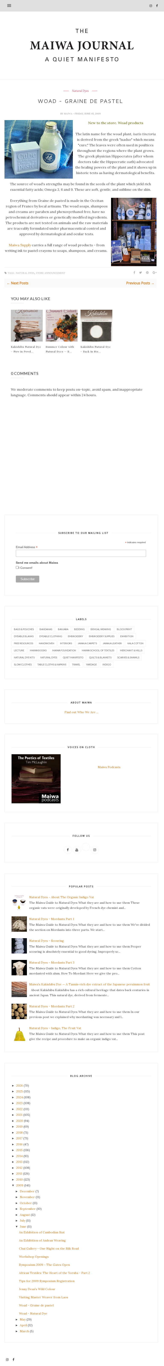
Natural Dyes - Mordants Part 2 (51, 1006)
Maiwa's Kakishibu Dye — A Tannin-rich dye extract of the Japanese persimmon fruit (89, 984)
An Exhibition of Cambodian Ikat (42, 1232)
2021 (19, 1115)
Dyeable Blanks (24, 636)
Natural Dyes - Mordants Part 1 (51, 919)
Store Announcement (50, 273)
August (25, 1215)
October (26, 1203)
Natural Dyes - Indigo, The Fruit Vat (55, 1028)
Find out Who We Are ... (81, 712)
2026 (19, 1085)
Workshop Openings (34, 1257)
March (24, 1331)
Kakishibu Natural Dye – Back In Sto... (96, 349)
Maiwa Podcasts (109, 767)
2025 (19, 1091)
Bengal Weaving (101, 629)
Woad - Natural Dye (33, 1313)
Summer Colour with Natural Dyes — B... (60, 349)
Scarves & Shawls (128, 657)
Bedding (79, 629)
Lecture (19, 650)
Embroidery (75, 636)
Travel (76, 664)
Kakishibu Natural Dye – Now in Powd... (26, 349)
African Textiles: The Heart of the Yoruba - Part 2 (54, 1273)
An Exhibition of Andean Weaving (42, 1240)
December (27, 1191)
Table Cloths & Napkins (51, 664)
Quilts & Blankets (100, 657)
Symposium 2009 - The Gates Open (44, 1265)
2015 (19, 1150)
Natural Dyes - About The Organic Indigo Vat (61, 897)
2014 (19, 1156)
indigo (106, 664)
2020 (19, 1121)
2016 (19, 1144)
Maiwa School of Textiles (98, 650)
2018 (19, 1132)
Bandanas (46, 629)
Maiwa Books (38, 650)
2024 (19, 1097)
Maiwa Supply (20, 245)
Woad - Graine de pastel (36, 1305)
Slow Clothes (23, 664)
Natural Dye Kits (24, 657)
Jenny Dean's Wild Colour (37, 1289)
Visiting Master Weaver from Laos (43, 1297)
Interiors (66, 643)
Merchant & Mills (131, 650)
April (23, 1325)
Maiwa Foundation (64, 650)
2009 (19, 1185)
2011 (19, 1173)
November (27, 1197)
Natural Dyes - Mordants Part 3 (51, 962)
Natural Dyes (80, 91)
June (23, 1226)
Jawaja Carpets (87, 643)
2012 (19, 1168)
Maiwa (68, 113)
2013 (19, 1162)
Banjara (63, 629)
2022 (19, 1109)
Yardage (91, 664)
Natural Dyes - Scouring (46, 941)
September (28, 1209)
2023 (19, 1103)
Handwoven (46, 643)
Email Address (27, 547)
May (23, 1319)
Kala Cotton (135, 643)
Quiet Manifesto (73, 657)
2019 (19, 1126)
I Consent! (25, 567)
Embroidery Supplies (101, 636)
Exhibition (126, 636)
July (22, 1220)
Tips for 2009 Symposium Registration (47, 1281)
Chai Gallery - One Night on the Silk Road (49, 1248)
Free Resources (23, 643)
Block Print (124, 629)
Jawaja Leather (112, 643)
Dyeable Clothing (50, 636)
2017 (19, 1138)
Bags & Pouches (24, 629)
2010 (19, 1179)
